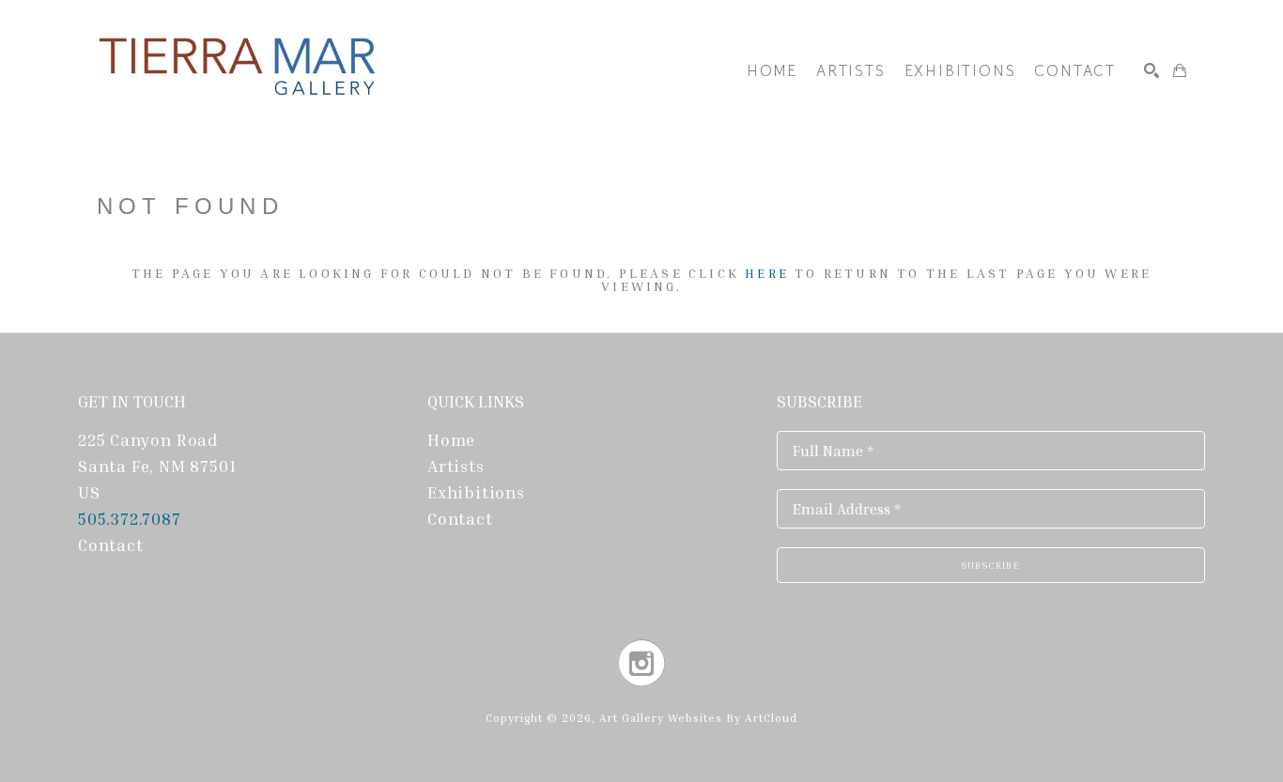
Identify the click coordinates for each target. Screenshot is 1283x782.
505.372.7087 (131, 518)
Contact (111, 544)
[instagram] (642, 662)
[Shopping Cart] (1179, 70)
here (767, 273)
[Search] (1151, 70)
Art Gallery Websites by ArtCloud (698, 718)
